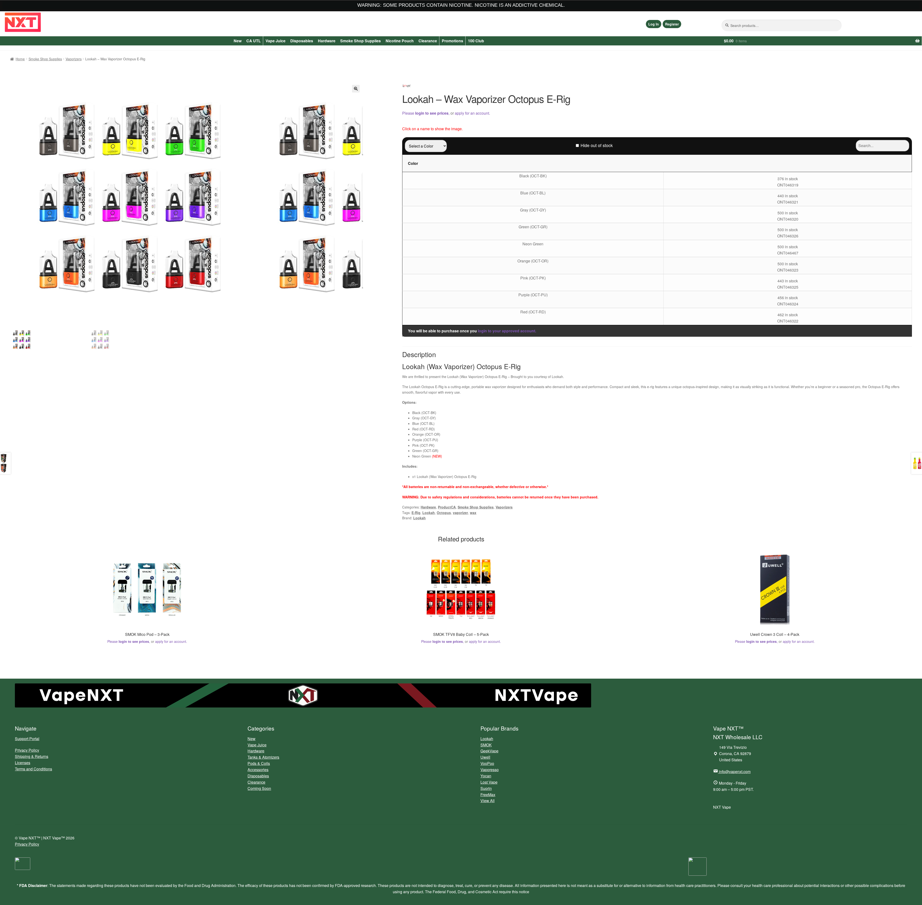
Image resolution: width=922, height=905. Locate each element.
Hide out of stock (597, 145)
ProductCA (447, 507)
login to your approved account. (507, 331)
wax (473, 512)
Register (672, 24)
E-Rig (416, 512)
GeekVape (489, 751)
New (238, 40)
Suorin (486, 788)
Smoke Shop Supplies (360, 40)
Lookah (428, 512)
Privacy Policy (27, 750)
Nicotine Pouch (400, 40)
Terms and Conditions (33, 769)
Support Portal (27, 738)
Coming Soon (259, 788)
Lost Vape (488, 782)
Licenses (22, 762)
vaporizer (460, 512)
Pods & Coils (259, 763)
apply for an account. (472, 113)
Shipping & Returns (31, 756)
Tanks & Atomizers (263, 757)
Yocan (485, 776)
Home (20, 58)
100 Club (476, 40)
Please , (425, 113)
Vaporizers (74, 58)
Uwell (485, 757)
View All (487, 800)
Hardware (326, 40)
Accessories (258, 769)
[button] (356, 89)
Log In (653, 24)
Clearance (428, 40)
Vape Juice (275, 40)
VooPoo (487, 763)
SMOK (486, 745)
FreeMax (487, 794)
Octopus (444, 512)
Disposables (301, 40)
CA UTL (253, 40)
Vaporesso (489, 769)
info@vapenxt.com (735, 771)
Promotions (452, 40)
